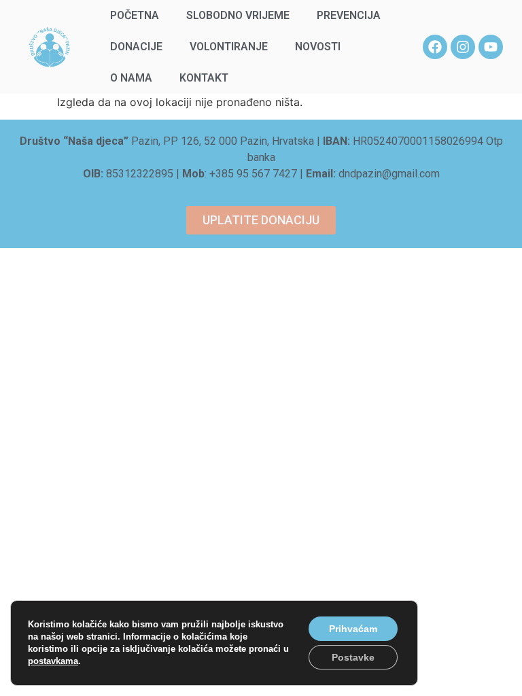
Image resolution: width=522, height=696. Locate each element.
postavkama (53, 661)
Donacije (136, 46)
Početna (134, 15)
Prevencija (349, 15)
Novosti (318, 46)
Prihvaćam (353, 628)
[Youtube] (490, 47)
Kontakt (203, 77)
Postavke (353, 657)
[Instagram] (463, 47)
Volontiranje (229, 46)
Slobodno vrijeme (238, 15)
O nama (131, 77)
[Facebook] (435, 47)
